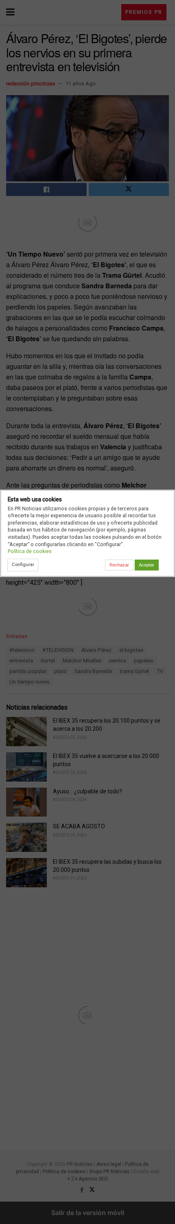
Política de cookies (30, 551)
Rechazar (119, 564)
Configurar (23, 564)
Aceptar (146, 564)
